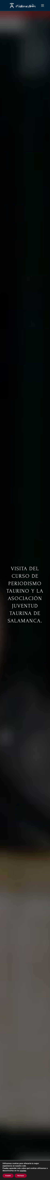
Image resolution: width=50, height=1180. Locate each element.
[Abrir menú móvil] (42, 5)
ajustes (23, 1170)
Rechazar (20, 1176)
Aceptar (8, 1176)
